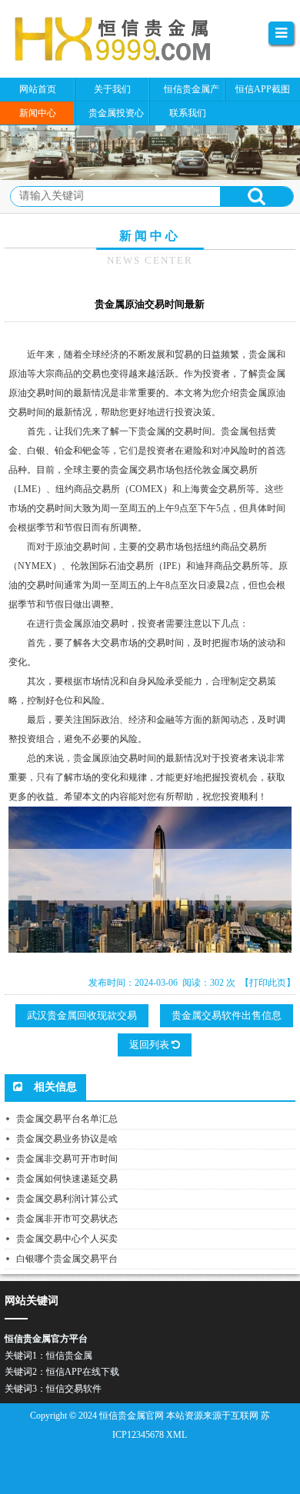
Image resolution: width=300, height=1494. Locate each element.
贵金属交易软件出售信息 (227, 1015)
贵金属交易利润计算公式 (67, 1198)
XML (176, 1434)
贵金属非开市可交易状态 (67, 1218)
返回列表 (150, 1044)
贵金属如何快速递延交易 (67, 1178)
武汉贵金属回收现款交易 (82, 1015)
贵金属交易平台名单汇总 (67, 1118)
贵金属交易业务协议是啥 (67, 1138)
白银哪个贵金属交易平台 (67, 1258)
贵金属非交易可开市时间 (67, 1158)
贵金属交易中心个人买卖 (67, 1238)
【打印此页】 (267, 982)
